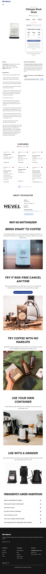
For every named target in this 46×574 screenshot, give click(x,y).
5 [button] (27, 186)
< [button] (16, 186)
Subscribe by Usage (33, 29)
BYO (3, 554)
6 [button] (29, 186)
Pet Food (4, 552)
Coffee (4, 550)
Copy (42, 79)
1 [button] (19, 186)
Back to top (4, 562)
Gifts (3, 556)
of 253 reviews (35, 15)
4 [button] (25, 186)
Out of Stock (33, 40)
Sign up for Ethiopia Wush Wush (23, 292)
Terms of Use (20, 558)
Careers (18, 554)
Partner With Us (20, 550)
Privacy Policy (20, 556)
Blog (18, 552)
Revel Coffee (33, 7)
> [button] (31, 186)
